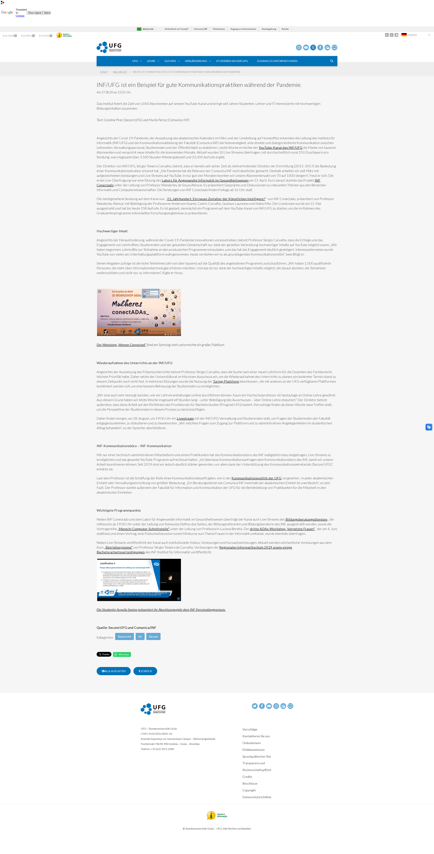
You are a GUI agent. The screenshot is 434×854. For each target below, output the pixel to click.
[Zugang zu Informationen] (64, 35)
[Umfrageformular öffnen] (332, 61)
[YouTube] (306, 47)
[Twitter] (313, 47)
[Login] (2, 3)
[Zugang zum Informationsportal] (217, 818)
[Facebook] (320, 47)
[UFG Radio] (327, 47)
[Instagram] (299, 47)
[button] (135, 61)
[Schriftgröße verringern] (391, 35)
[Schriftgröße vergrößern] (387, 35)
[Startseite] (109, 52)
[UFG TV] (334, 47)
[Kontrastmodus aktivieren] (396, 35)
